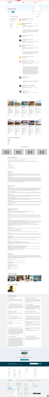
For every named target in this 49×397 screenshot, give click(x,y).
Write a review (37, 16)
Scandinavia (20, 371)
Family (34, 376)
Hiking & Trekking (35, 370)
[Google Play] (39, 393)
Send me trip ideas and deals (11, 392)
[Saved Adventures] (39, 2)
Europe (8, 371)
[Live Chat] (48, 396)
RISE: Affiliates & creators (26, 388)
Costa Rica (19, 376)
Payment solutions (17, 388)
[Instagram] (19, 393)
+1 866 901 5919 (40, 0)
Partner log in (25, 390)
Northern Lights (35, 371)
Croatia (14, 373)
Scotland (19, 373)
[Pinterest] (20, 393)
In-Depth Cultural (35, 373)
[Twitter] (17, 393)
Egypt (8, 373)
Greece (14, 376)
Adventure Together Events (18, 385)
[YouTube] (21, 393)
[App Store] (35, 393)
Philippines (14, 370)
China (8, 376)
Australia (9, 370)
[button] (11, 115)
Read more (23, 27)
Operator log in (17, 390)
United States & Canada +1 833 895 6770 (36, 385)
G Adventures (27, 370)
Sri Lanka (14, 371)
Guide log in (25, 385)
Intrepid (26, 371)
